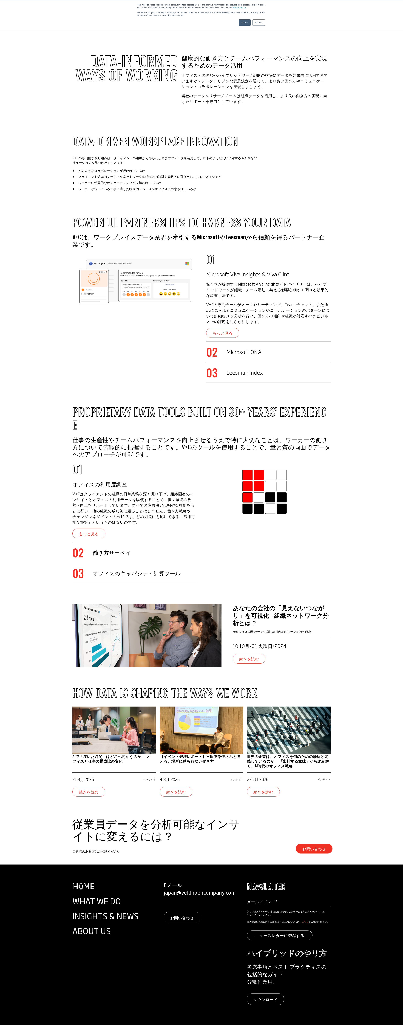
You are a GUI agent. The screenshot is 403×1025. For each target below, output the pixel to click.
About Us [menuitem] (91, 930)
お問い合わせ (314, 848)
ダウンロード (265, 999)
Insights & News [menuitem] (105, 915)
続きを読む (249, 658)
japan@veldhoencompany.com (200, 892)
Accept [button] (244, 22)
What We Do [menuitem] (96, 900)
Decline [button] (258, 22)
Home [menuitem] (83, 885)
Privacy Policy (239, 7)
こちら (305, 921)
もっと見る (223, 333)
